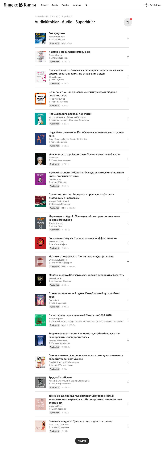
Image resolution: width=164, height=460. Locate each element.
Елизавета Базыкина (113, 321)
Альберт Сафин (56, 241)
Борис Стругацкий (80, 381)
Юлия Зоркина (58, 409)
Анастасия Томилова (59, 424)
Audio (55, 5)
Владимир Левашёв (61, 383)
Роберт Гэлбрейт (57, 36)
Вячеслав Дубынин (58, 260)
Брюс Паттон (55, 139)
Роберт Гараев (56, 318)
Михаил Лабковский (59, 201)
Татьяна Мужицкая (58, 340)
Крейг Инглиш (72, 362)
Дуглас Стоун (68, 139)
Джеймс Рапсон (56, 362)
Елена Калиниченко (60, 160)
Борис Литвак (55, 55)
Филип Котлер (55, 223)
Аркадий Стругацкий (59, 381)
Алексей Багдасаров (61, 263)
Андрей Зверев (58, 182)
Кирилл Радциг (58, 321)
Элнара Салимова (60, 427)
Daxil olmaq (155, 5)
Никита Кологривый (92, 321)
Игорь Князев (58, 39)
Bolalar (65, 5)
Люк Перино (55, 179)
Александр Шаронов (61, 281)
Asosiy (44, 5)
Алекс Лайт (57, 226)
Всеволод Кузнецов (60, 204)
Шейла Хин (82, 139)
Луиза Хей (54, 300)
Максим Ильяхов (57, 99)
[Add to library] (128, 38)
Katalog (77, 5)
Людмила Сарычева (76, 117)
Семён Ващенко (59, 142)
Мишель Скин (55, 406)
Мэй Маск (53, 157)
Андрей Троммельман (62, 365)
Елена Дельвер (58, 303)
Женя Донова (55, 77)
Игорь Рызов (55, 278)
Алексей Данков (59, 58)
